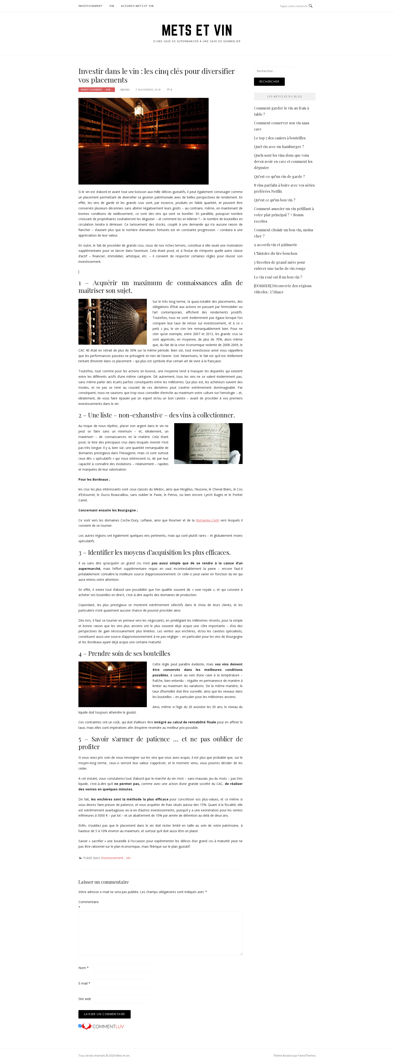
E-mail (84, 983)
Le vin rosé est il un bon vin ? (278, 277)
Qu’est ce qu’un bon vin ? (274, 200)
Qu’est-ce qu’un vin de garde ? (279, 176)
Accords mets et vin (137, 6)
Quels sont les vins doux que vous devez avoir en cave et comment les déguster (283, 161)
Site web (84, 999)
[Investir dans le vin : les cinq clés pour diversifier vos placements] (143, 141)
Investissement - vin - (97, 89)
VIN (111, 6)
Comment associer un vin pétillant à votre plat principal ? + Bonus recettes (284, 214)
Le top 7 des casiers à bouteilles (280, 137)
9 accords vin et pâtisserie (275, 244)
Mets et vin (197, 30)
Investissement (90, 6)
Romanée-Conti (207, 520)
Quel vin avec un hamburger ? (279, 146)
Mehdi (125, 89)
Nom (83, 968)
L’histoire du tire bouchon (275, 253)
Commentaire (85, 904)
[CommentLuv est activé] (102, 1026)
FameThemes (307, 1056)
